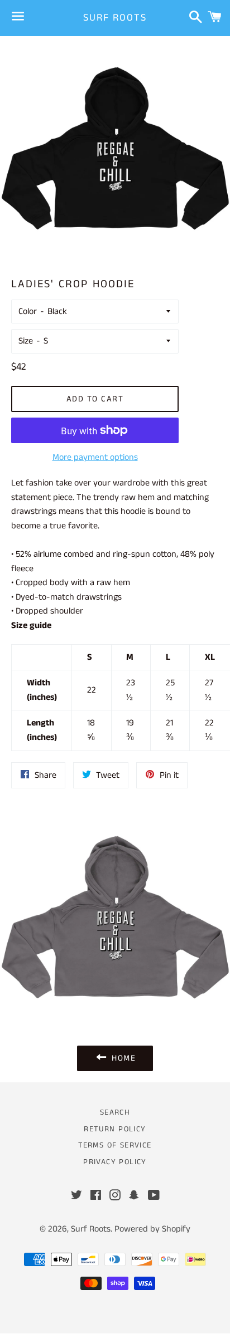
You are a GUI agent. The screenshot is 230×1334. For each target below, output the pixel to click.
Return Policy (115, 1129)
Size (25, 341)
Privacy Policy (115, 1162)
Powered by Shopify (152, 1229)
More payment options (95, 457)
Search (115, 1112)
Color (27, 311)
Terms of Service (114, 1145)
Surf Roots (114, 18)
